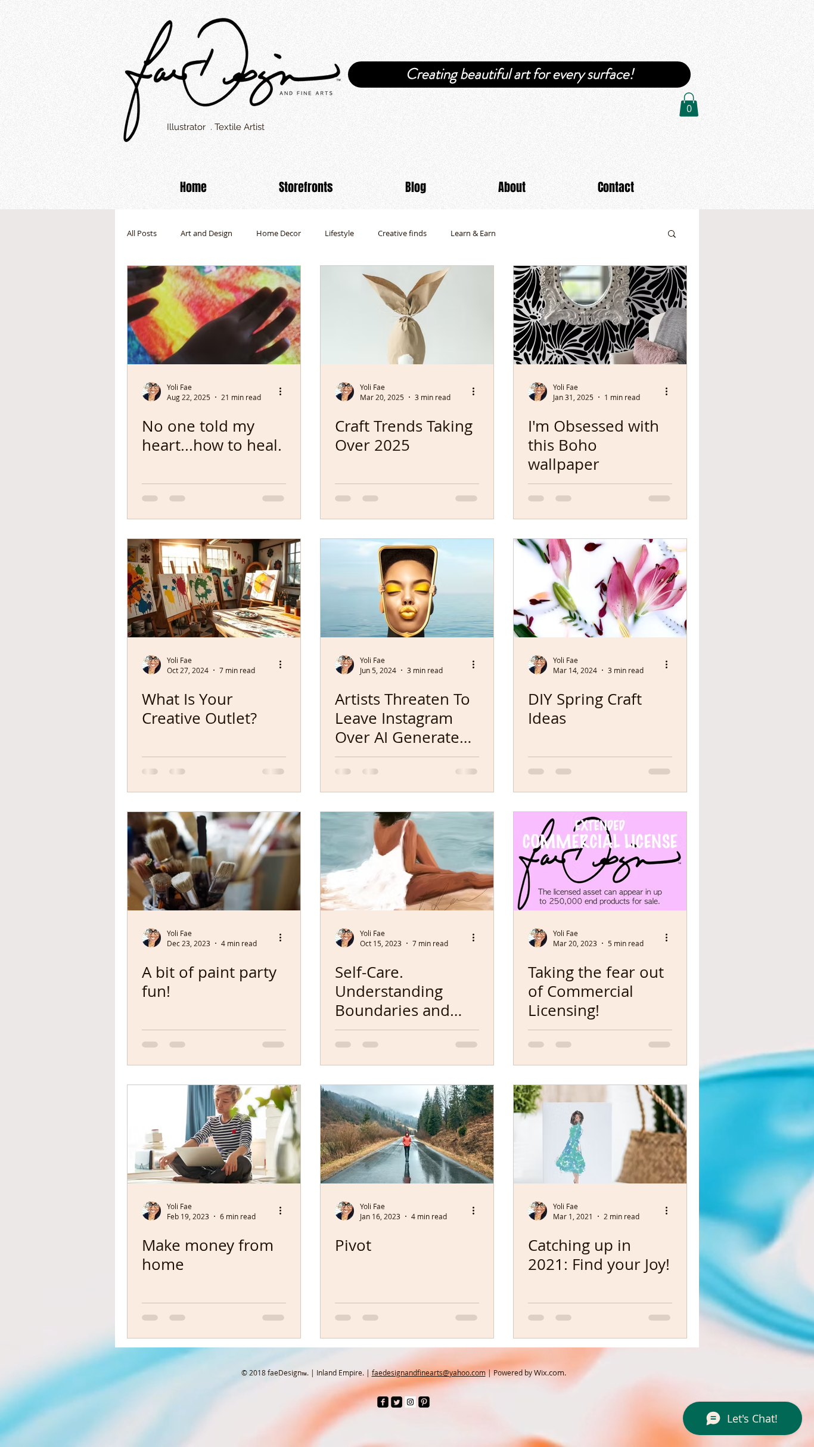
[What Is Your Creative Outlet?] (214, 588)
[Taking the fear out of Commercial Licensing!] (600, 861)
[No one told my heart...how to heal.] (214, 315)
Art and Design (206, 233)
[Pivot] (407, 1134)
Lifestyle (339, 233)
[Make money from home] (214, 1134)
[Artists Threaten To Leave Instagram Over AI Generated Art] (407, 588)
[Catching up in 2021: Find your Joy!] (600, 1134)
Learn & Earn (473, 233)
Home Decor (278, 233)
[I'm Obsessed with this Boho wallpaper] (600, 315)
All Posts (142, 233)
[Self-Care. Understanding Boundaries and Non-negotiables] (407, 861)
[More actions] (284, 392)
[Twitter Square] (396, 1402)
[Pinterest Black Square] (424, 1402)
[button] (689, 104)
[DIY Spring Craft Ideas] (600, 588)
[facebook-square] (383, 1402)
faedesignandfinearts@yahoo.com (429, 1372)
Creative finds (402, 233)
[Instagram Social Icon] (410, 1402)
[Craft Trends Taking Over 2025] (407, 315)
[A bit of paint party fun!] (214, 861)
